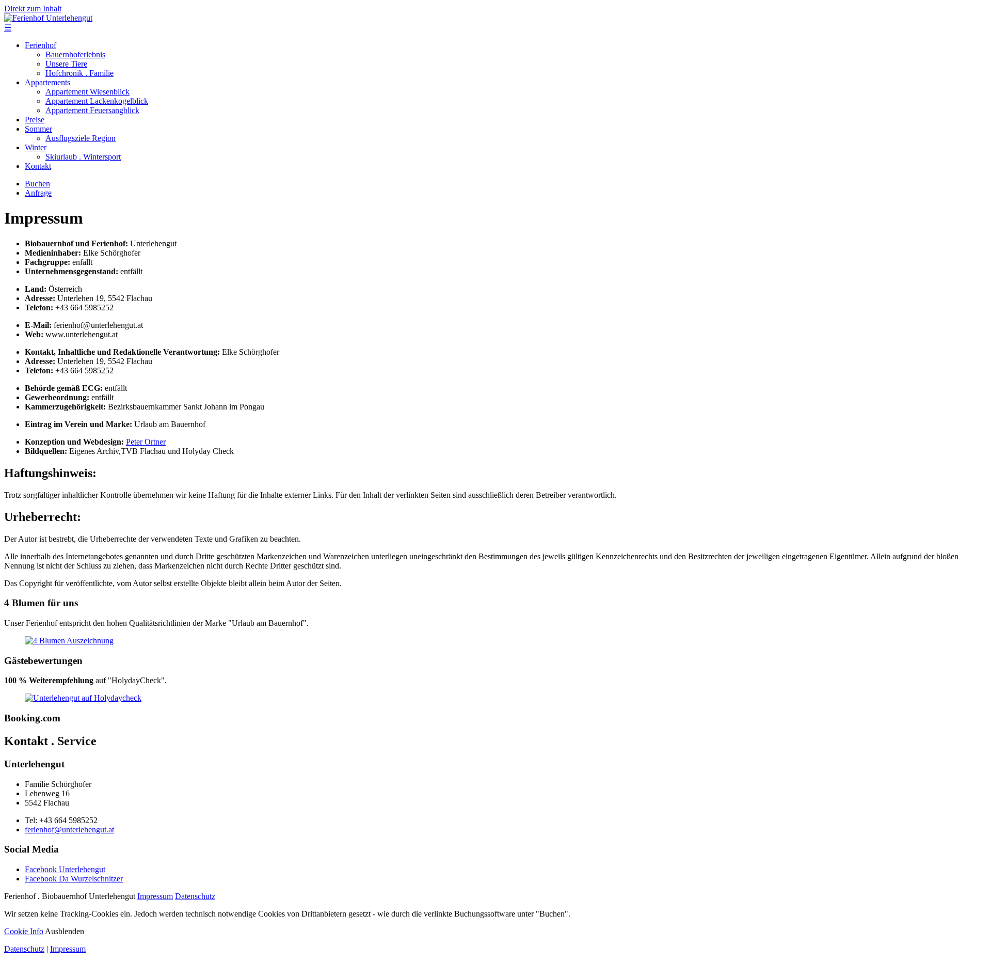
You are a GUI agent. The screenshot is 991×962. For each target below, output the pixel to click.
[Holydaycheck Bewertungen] (83, 697)
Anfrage (38, 192)
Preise (34, 119)
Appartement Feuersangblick (92, 110)
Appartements (47, 82)
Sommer (38, 128)
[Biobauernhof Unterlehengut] (48, 17)
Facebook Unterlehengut (65, 869)
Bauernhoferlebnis (75, 54)
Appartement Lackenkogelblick (96, 101)
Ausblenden (64, 931)
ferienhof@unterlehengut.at (69, 829)
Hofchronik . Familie (79, 73)
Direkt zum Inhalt (32, 8)
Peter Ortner (146, 441)
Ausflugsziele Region (80, 138)
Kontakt (38, 166)
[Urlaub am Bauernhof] (69, 640)
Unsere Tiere (66, 63)
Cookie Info (23, 931)
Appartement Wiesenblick (87, 91)
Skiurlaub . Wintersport (83, 156)
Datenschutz (195, 896)
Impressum (155, 896)
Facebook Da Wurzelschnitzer (74, 878)
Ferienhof (40, 45)
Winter (35, 147)
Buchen (37, 183)
